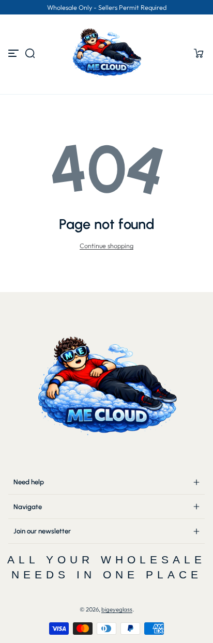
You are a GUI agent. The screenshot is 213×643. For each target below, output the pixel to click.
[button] (30, 53)
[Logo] (106, 53)
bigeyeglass (116, 609)
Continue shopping (106, 245)
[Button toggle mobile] (14, 53)
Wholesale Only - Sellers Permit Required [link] (106, 7)
